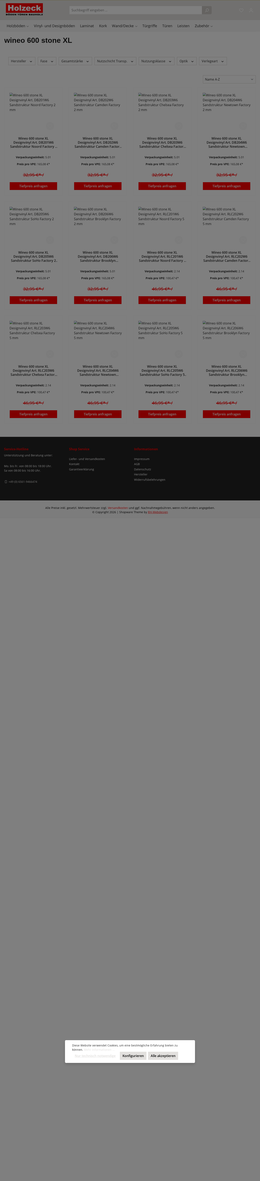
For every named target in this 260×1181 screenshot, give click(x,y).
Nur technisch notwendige (95, 1056)
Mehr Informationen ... (99, 1050)
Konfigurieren (133, 1056)
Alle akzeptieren (163, 1056)
